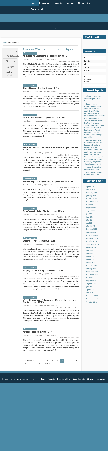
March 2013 (90, 293)
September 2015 (92, 208)
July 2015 (89, 214)
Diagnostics (58, 3)
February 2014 (91, 265)
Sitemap (90, 379)
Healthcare (70, 3)
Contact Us (100, 379)
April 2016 (90, 187)
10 (25, 364)
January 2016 (91, 196)
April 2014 (90, 259)
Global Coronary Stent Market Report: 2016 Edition (93, 98)
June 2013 (89, 287)
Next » (47, 364)
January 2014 (91, 269)
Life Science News (64, 379)
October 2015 (91, 205)
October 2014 (91, 241)
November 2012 (92, 299)
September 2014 (92, 244)
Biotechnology (44, 3)
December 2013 (92, 272)
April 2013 (90, 290)
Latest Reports (79, 379)
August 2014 (91, 247)
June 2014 (90, 253)
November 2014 (92, 238)
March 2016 (90, 190)
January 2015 (91, 232)
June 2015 (89, 217)
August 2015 (91, 211)
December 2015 (92, 199)
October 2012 (91, 302)
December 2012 (92, 296)
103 (39, 364)
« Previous (29, 361)
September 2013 (92, 281)
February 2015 (91, 229)
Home (33, 3)
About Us (51, 379)
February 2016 (91, 193)
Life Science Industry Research (19, 379)
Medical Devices (84, 3)
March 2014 (90, 262)
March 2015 (90, 226)
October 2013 (91, 278)
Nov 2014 (38, 59)
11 (31, 364)
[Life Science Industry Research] (19, 3)
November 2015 (92, 202)
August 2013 (91, 284)
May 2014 (90, 256)
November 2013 (92, 275)
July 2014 (89, 250)
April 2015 (90, 223)
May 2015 (90, 220)
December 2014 (92, 235)
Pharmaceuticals (37, 9)
